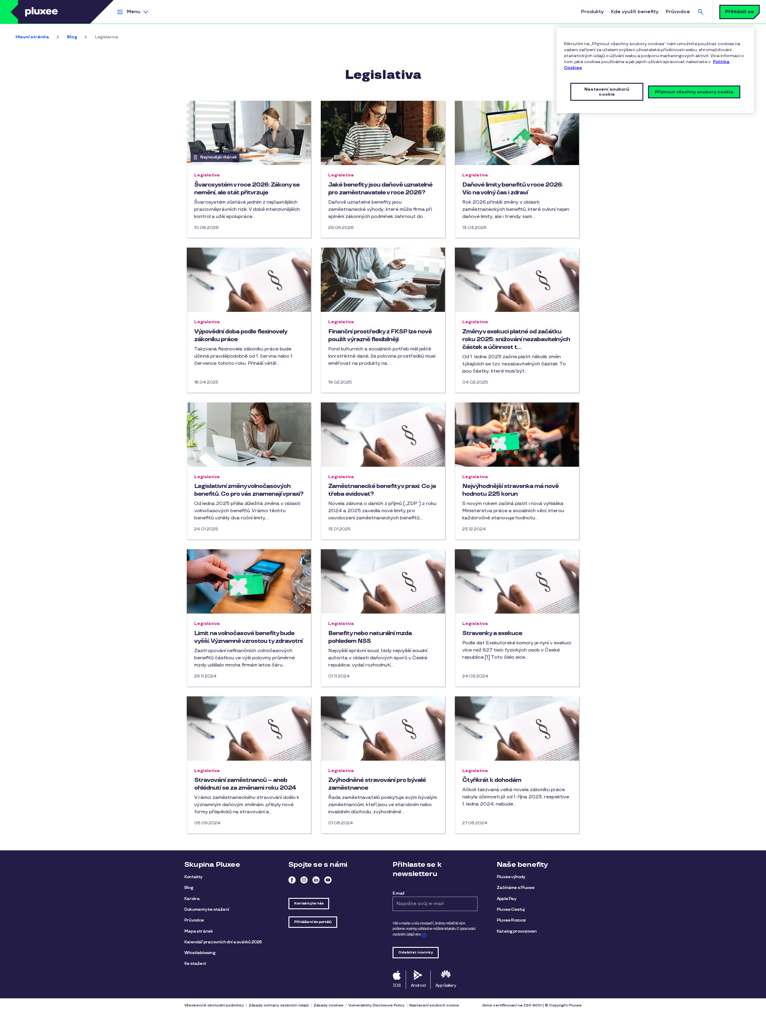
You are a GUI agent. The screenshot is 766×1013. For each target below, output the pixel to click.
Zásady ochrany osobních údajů (279, 1005)
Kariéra (192, 898)
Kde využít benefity (635, 12)
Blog (72, 36)
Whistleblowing (199, 952)
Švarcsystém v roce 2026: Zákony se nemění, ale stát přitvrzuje (247, 188)
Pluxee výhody (511, 876)
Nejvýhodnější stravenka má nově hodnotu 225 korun (510, 490)
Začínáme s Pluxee (515, 887)
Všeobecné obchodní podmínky (214, 1005)
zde (424, 934)
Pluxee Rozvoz (511, 920)
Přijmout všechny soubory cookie (694, 91)
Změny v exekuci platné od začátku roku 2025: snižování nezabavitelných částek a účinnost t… (516, 339)
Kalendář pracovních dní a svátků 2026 (223, 942)
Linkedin (316, 880)
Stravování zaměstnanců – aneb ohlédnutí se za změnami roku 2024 (245, 783)
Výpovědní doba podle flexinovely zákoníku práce (240, 335)
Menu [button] (133, 12)
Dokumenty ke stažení (206, 909)
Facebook (292, 880)
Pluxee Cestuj (511, 909)
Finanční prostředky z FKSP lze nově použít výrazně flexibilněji (380, 335)
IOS (397, 985)
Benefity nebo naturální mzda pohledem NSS (370, 637)
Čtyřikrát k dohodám (491, 780)
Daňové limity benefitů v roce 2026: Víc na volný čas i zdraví (512, 188)
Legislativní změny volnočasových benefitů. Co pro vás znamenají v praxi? (248, 490)
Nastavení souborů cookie (434, 1005)
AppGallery (445, 985)
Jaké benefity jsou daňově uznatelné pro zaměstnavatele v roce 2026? (380, 188)
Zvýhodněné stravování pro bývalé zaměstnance (377, 783)
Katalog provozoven (517, 931)
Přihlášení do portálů (313, 922)
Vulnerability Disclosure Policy (376, 1005)
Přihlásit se (739, 12)
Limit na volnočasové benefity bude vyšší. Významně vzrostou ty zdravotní (248, 637)
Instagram (304, 880)
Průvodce (678, 12)
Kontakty (193, 876)
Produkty (592, 12)
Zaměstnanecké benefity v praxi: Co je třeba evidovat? (382, 490)
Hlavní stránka (32, 36)
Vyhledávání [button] (701, 12)
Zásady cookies (329, 1005)
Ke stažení (195, 963)
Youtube (328, 880)
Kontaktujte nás (308, 903)
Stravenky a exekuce (492, 633)
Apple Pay (506, 898)
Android (418, 985)
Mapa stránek (198, 931)
